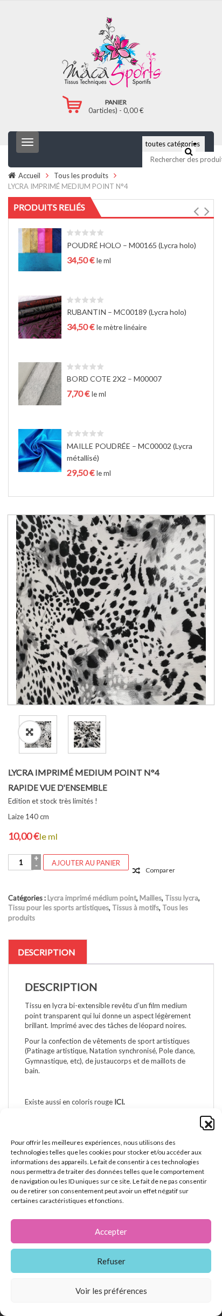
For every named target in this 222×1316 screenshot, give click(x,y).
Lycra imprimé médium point (91, 897)
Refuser (111, 1261)
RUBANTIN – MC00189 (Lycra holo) (126, 311)
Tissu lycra (181, 897)
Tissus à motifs (135, 907)
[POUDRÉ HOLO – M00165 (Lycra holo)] (39, 248)
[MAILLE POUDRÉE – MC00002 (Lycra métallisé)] (39, 450)
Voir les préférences (111, 1291)
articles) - (116, 110)
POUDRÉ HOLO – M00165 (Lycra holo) (131, 245)
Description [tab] (46, 952)
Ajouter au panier (86, 862)
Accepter (111, 1231)
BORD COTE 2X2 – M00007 (114, 378)
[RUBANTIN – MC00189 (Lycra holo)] (39, 316)
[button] (205, 1121)
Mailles (151, 897)
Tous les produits (81, 175)
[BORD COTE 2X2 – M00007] (39, 382)
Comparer (160, 870)
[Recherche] (189, 151)
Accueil (29, 175)
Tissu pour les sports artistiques (58, 907)
